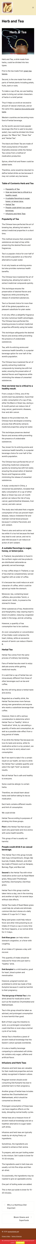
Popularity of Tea (13, 189)
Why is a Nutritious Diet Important (17, 1206)
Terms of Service (16, 1236)
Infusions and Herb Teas (15, 214)
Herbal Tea (10, 204)
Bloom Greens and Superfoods (21, 1218)
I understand (20, 1242)
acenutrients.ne (13, 1232)
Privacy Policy (6, 1236)
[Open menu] (33, 7)
